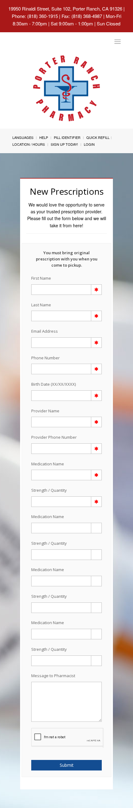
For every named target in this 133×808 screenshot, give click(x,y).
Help (43, 137)
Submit (67, 765)
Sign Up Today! (64, 144)
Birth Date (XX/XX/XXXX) (53, 384)
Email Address (44, 331)
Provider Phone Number (54, 437)
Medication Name (47, 464)
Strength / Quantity (49, 490)
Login (89, 144)
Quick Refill (97, 137)
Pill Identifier (67, 137)
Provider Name (45, 411)
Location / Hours (28, 144)
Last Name (41, 305)
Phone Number (45, 358)
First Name (41, 278)
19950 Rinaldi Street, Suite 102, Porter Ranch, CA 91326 (65, 8)
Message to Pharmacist (53, 675)
